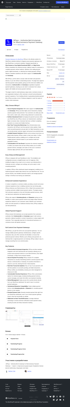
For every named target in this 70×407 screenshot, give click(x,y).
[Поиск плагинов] (20, 15)
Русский (20, 398)
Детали (9, 49)
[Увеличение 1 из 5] (15, 312)
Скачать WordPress (62, 2)
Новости (7, 386)
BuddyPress (57, 390)
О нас (6, 384)
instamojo (62, 78)
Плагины (19, 388)
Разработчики (33, 388)
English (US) (62, 72)
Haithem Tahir (20, 44)
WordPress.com (58, 384)
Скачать (61, 42)
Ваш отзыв (50, 113)
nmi (63, 81)
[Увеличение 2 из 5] (29, 312)
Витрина (19, 384)
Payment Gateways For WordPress (14, 59)
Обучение (32, 384)
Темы (19, 386)
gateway (57, 78)
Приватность (8, 390)
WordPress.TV (33, 390)
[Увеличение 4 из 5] (42, 312)
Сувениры (45, 390)
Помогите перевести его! (44, 10)
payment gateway (60, 84)
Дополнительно (51, 88)
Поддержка (61, 49)
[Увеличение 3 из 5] (29, 319)
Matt (55, 386)
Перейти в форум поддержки (54, 126)
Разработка (24, 49)
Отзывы (16, 49)
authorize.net (61, 76)
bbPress (56, 388)
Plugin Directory (9, 6)
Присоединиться (46, 384)
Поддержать (45, 388)
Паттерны (20, 390)
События (44, 386)
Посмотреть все (60, 113)
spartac (29, 371)
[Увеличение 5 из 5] (42, 318)
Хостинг (7, 388)
